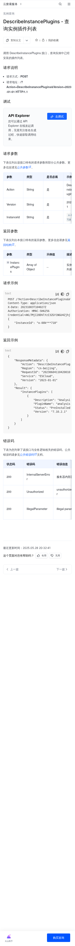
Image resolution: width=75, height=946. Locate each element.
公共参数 (22, 167)
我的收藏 (53, 40)
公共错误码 (27, 454)
